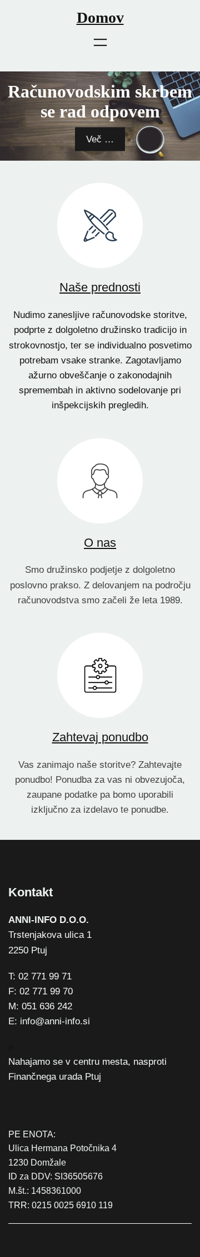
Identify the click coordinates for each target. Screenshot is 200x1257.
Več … (100, 139)
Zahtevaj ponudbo (100, 737)
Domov (100, 17)
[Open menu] (100, 42)
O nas (100, 543)
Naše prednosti (100, 287)
